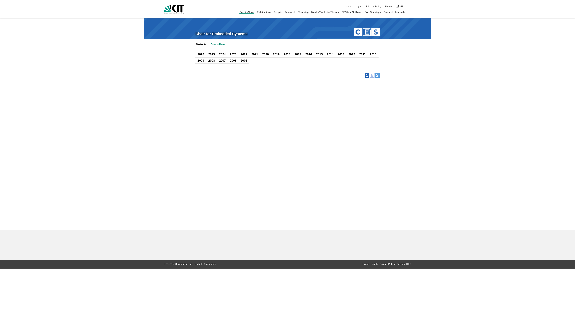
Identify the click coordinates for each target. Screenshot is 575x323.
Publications (264, 12)
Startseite (200, 44)
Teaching (303, 12)
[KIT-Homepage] (174, 9)
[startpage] (410, 12)
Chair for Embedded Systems (221, 34)
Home (349, 6)
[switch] (410, 6)
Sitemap (388, 6)
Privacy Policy (373, 6)
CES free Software (352, 12)
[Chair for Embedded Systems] (367, 32)
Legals (359, 6)
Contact (388, 12)
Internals (400, 12)
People (278, 12)
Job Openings (373, 12)
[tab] (200, 54)
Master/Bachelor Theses (325, 12)
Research (290, 12)
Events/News (246, 12)
